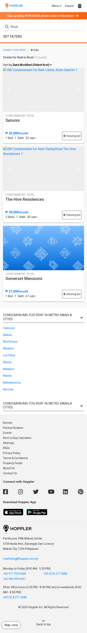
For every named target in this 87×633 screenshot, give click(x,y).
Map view (11, 625)
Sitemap (8, 443)
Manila (7, 362)
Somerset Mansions (23, 278)
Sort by (26, 64)
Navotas (8, 389)
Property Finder (13, 463)
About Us (9, 468)
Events (7, 432)
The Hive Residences (24, 199)
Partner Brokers (13, 427)
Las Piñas (9, 355)
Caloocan (9, 328)
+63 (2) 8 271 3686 (55, 573)
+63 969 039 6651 (14, 578)
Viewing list (73, 136)
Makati (7, 334)
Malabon (8, 369)
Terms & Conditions (15, 458)
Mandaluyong (11, 382)
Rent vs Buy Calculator (17, 438)
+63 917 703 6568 (14, 573)
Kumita (7, 422)
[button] (9, 90)
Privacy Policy (11, 453)
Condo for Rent (14, 50)
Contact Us (10, 473)
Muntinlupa (10, 341)
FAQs (6, 448)
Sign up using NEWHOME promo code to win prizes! (40, 16)
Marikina (8, 348)
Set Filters (12, 36)
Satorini (12, 120)
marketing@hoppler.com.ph (20, 558)
